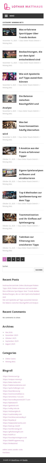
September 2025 (12, 341)
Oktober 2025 (10, 338)
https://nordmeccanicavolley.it (14, 417)
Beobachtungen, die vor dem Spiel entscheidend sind (30, 55)
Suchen (5, 266)
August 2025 (10, 344)
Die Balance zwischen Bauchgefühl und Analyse (20, 303)
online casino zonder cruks (13, 449)
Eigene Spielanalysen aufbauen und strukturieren (31, 174)
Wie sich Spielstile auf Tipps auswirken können (30, 77)
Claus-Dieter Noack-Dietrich (29, 40)
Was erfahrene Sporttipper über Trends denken (29, 33)
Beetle (25, 460)
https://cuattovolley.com (12, 414)
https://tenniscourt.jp (11, 376)
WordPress (15, 460)
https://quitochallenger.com (13, 388)
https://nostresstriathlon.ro (13, 394)
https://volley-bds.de (11, 408)
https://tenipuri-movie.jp (12, 379)
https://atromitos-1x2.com (13, 397)
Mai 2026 (9, 332)
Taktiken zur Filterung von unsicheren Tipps (29, 240)
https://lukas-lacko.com (12, 382)
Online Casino (10, 359)
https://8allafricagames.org (13, 440)
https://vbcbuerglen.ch (11, 411)
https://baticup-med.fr (11, 426)
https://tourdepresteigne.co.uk (15, 437)
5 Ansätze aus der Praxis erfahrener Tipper (29, 152)
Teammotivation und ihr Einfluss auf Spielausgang (30, 218)
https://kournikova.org (11, 391)
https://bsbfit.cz (9, 434)
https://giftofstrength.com (13, 432)
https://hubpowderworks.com (14, 423)
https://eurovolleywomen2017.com (16, 399)
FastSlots (6, 452)
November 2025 (11, 335)
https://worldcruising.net (12, 429)
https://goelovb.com (11, 405)
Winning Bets (7, 43)
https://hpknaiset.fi (10, 402)
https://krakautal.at (10, 443)
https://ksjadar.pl (9, 420)
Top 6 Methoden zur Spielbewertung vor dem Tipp (30, 196)
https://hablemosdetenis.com (14, 385)
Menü (12, 16)
